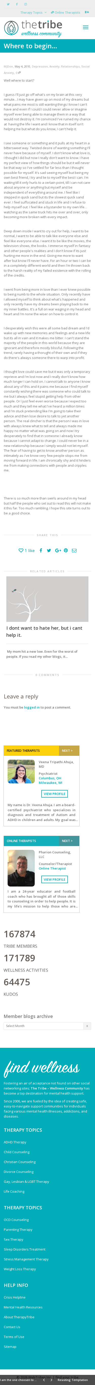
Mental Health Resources (23, 1307)
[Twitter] (8, 4)
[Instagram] (25, 4)
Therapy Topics (31, 12)
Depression (40, 66)
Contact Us (12, 1327)
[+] (47, 599)
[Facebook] (17, 4)
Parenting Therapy (18, 1229)
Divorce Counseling (18, 1171)
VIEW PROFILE (54, 793)
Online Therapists (67, 12)
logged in (32, 707)
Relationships (70, 66)
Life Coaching (14, 1191)
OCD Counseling (16, 1219)
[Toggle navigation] (85, 27)
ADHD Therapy (15, 1142)
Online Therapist (52, 868)
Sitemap (10, 1346)
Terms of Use (14, 1336)
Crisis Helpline (15, 1297)
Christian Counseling (19, 1162)
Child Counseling (16, 1152)
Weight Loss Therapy (20, 1269)
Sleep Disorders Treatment (24, 1249)
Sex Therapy (13, 1239)
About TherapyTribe (19, 1317)
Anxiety (54, 66)
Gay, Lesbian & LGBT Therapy (26, 1181)
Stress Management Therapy (26, 1259)
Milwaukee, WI (50, 782)
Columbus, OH (50, 778)
